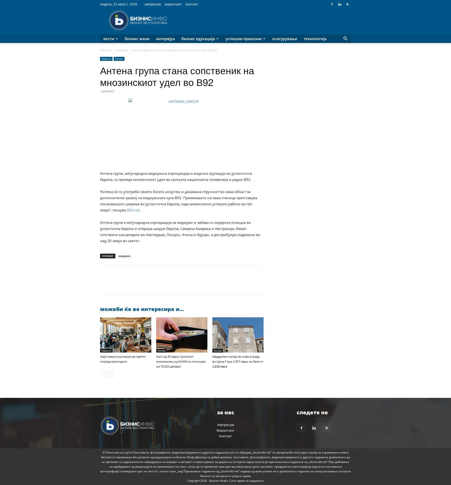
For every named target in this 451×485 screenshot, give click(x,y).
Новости (122, 50)
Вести (108, 38)
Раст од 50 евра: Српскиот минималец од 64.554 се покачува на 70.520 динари (181, 361)
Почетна (106, 50)
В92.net (133, 210)
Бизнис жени (137, 38)
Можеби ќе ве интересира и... (142, 309)
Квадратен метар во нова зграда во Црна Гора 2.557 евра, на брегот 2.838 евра (237, 361)
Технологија (315, 38)
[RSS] (347, 4)
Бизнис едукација (198, 38)
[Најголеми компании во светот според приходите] (125, 335)
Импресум (153, 4)
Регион (119, 58)
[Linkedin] (339, 4)
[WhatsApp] (137, 284)
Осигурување (284, 38)
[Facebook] (331, 4)
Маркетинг (173, 4)
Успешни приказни (244, 38)
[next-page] (110, 374)
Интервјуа (165, 38)
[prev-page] (103, 374)
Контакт (192, 4)
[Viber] (158, 284)
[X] (115, 284)
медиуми (124, 256)
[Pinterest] (126, 284)
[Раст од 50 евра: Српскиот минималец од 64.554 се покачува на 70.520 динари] (181, 335)
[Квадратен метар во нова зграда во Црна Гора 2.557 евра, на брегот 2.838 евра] (238, 335)
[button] (345, 39)
